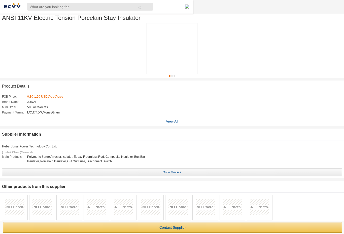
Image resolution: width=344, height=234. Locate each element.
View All (172, 121)
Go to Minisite (172, 172)
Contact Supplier (172, 227)
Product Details (15, 86)
